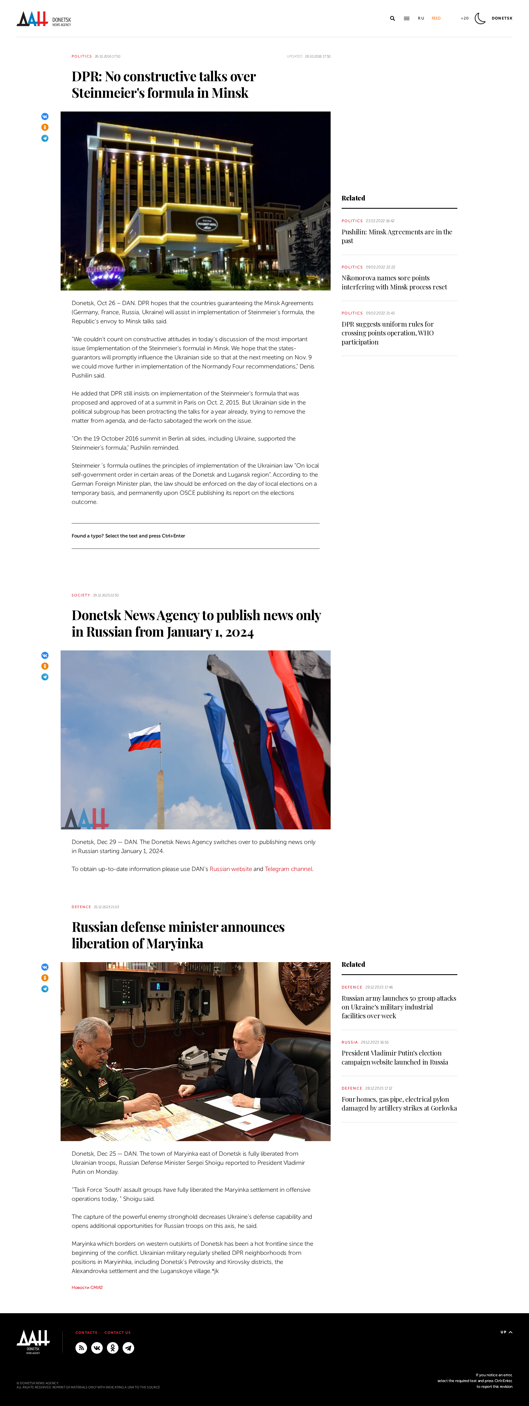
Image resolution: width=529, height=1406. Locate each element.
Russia (350, 1042)
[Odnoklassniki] (44, 127)
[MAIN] (128, 1347)
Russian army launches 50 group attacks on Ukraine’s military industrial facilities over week (399, 1007)
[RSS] (81, 1347)
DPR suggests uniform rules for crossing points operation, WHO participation (388, 332)
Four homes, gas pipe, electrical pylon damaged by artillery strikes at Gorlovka (399, 1103)
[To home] (44, 18)
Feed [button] (436, 18)
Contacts (86, 1333)
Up (503, 1332)
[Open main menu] (406, 18)
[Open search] (392, 18)
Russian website (231, 869)
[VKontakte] (44, 116)
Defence (81, 907)
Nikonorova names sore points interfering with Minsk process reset (394, 282)
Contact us (117, 1333)
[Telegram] (44, 138)
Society (81, 595)
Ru (421, 18)
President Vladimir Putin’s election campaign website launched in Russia (395, 1057)
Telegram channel (288, 869)
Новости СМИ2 (87, 1287)
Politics (82, 56)
